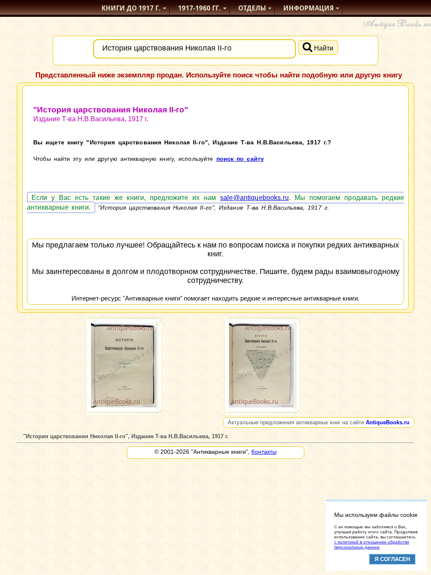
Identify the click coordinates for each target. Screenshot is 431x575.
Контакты (264, 451)
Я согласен (392, 559)
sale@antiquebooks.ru (254, 197)
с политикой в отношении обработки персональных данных (371, 544)
